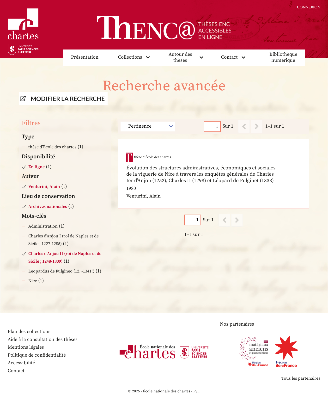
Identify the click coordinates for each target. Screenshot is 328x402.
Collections (130, 57)
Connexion (308, 7)
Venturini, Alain (44, 186)
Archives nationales (47, 206)
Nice (32, 281)
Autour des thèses (180, 57)
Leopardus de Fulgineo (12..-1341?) (61, 271)
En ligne (36, 167)
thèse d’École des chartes (52, 147)
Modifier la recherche (68, 98)
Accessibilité (21, 363)
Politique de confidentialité (37, 355)
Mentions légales (26, 347)
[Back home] (164, 27)
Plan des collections (29, 332)
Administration (43, 226)
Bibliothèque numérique (283, 57)
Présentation (84, 57)
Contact (229, 57)
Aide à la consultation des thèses (43, 340)
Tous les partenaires (300, 378)
